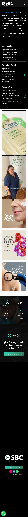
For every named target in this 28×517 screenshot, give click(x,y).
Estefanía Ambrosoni (10, 12)
